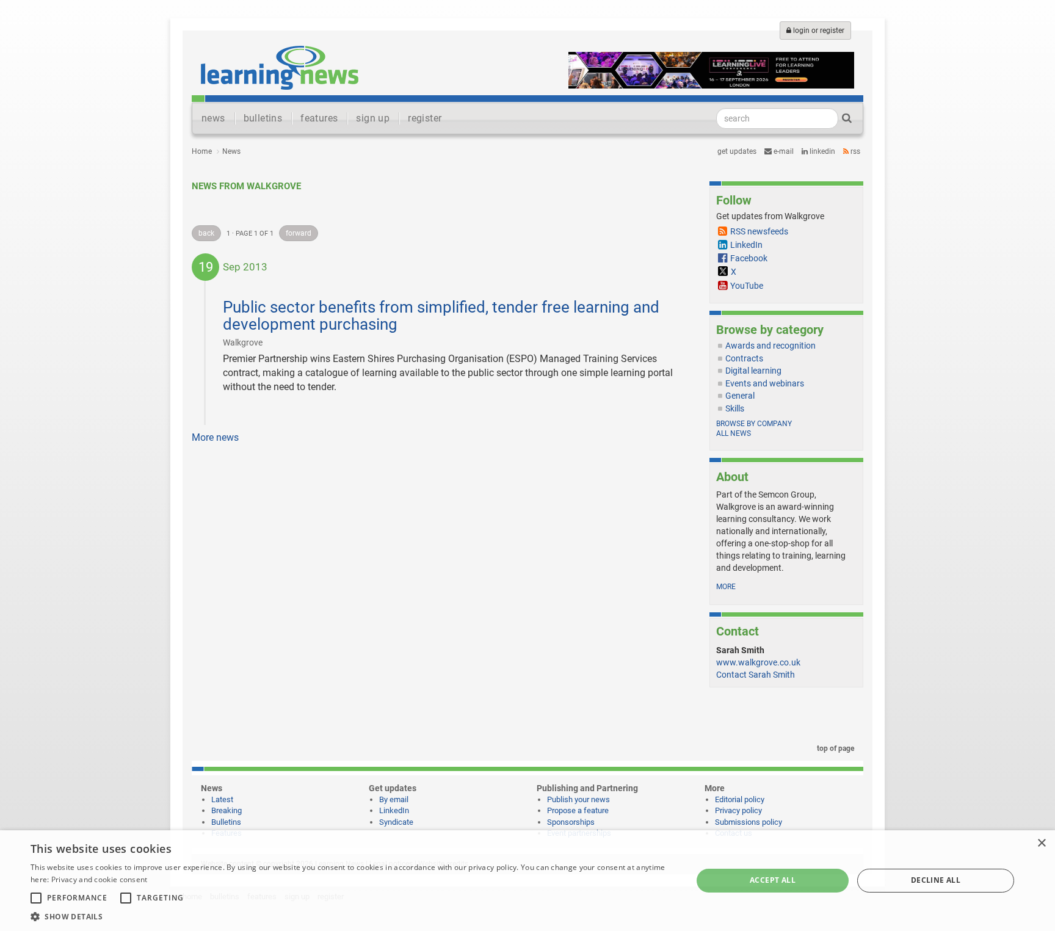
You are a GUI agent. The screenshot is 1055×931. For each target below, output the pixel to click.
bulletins (263, 118)
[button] (352, 916)
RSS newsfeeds (759, 231)
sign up (373, 118)
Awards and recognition (770, 345)
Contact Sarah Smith (755, 674)
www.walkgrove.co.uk (758, 662)
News (231, 151)
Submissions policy (748, 822)
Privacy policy (738, 810)
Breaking (226, 810)
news (213, 118)
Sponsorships (571, 822)
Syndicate (396, 822)
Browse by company (754, 423)
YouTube (746, 286)
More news (215, 437)
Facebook (748, 258)
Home (202, 151)
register (424, 118)
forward (298, 233)
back (206, 233)
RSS (854, 151)
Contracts (744, 358)
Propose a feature (578, 810)
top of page (834, 748)
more (726, 586)
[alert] (527, 880)
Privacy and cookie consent (99, 879)
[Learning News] (279, 67)
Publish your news (578, 799)
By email (393, 799)
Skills (734, 408)
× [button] (1041, 843)
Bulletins (226, 822)
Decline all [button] (935, 880)
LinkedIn (821, 151)
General (740, 395)
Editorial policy (739, 799)
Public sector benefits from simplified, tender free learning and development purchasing (441, 316)
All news (733, 433)
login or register (817, 30)
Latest (222, 799)
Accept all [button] (773, 880)
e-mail (783, 151)
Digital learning (753, 370)
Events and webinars (764, 383)
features (319, 118)
